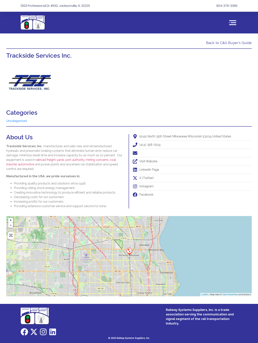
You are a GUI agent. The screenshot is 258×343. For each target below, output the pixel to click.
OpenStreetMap (230, 294)
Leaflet (204, 294)
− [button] (11, 225)
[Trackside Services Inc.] (129, 251)
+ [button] (11, 220)
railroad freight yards (50, 160)
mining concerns (97, 160)
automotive (26, 164)
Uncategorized (16, 121)
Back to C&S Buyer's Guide (229, 43)
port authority (75, 160)
